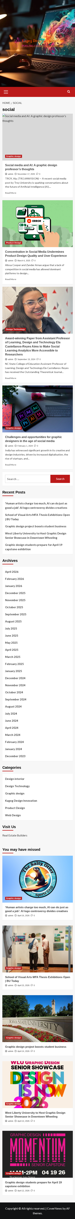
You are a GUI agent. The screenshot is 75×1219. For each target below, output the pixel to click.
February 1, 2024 (25, 446)
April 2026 (11, 571)
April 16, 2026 (23, 915)
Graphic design (13, 156)
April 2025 (11, 649)
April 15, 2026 (23, 985)
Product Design (13, 243)
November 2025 (15, 600)
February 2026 (14, 578)
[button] (6, 91)
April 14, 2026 (23, 1051)
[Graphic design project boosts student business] (37, 1018)
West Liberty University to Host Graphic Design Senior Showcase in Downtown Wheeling (35, 535)
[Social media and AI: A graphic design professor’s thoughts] (37, 137)
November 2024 (15, 685)
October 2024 (14, 692)
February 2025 (14, 664)
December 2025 (15, 593)
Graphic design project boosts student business (35, 526)
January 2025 (13, 671)
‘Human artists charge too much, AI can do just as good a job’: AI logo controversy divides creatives (36, 505)
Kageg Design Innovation (21, 800)
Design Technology (15, 329)
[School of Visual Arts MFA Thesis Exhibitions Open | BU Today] (37, 949)
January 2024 (13, 749)
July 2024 (11, 713)
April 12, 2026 (23, 1191)
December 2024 (15, 678)
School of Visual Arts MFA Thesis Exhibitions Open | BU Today (37, 517)
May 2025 (11, 642)
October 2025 (14, 607)
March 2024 (12, 734)
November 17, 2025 (26, 174)
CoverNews (54, 1208)
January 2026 (13, 585)
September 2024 (15, 699)
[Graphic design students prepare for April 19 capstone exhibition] (37, 1154)
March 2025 (12, 656)
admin (10, 174)
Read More (10, 192)
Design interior (14, 778)
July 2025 (11, 628)
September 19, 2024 (26, 359)
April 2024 (11, 727)
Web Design (13, 815)
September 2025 (15, 614)
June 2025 (11, 635)
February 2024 (14, 742)
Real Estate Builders (14, 835)
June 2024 (11, 720)
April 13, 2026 (23, 1121)
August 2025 (13, 621)
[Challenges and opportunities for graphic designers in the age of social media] (37, 408)
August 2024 (13, 706)
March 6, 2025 (23, 260)
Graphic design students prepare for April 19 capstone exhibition (33, 547)
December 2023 (15, 756)
